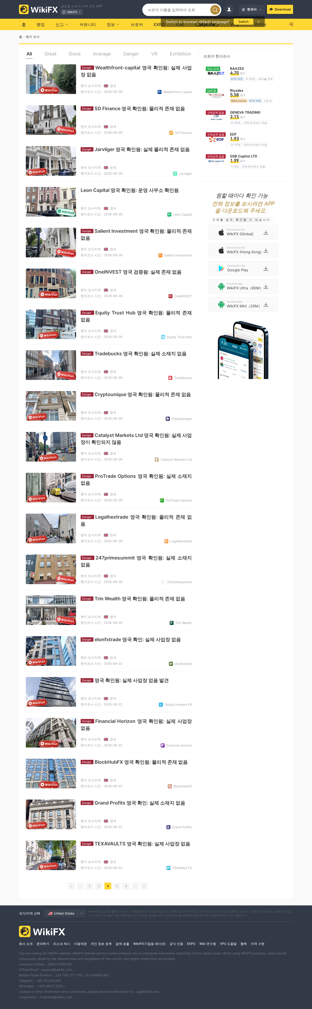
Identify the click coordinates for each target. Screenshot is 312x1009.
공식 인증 (176, 944)
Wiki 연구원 (207, 944)
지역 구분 (257, 944)
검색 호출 (122, 944)
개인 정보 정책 (101, 944)
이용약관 (80, 944)
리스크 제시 (61, 944)
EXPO (191, 944)
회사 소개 (26, 944)
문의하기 (43, 944)
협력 (244, 944)
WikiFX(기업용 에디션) (149, 944)
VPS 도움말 (228, 944)
